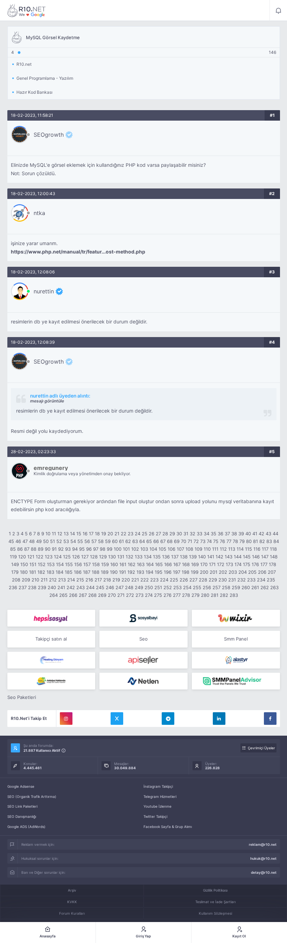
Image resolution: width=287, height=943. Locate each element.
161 (122, 564)
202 (223, 572)
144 (237, 556)
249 (139, 587)
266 (73, 595)
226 (184, 580)
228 (203, 580)
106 (171, 549)
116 (256, 549)
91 (54, 549)
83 (269, 541)
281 (214, 595)
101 (126, 549)
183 (50, 572)
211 (44, 580)
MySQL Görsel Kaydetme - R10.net (26, 10)
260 (245, 587)
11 (54, 533)
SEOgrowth (49, 134)
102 (135, 549)
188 (95, 572)
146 (256, 556)
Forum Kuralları (72, 913)
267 (83, 595)
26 (151, 533)
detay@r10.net (263, 872)
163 (141, 564)
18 (97, 533)
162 (131, 564)
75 (215, 541)
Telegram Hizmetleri (160, 796)
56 (87, 541)
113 (231, 549)
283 (234, 595)
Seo (143, 639)
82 (262, 541)
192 (131, 572)
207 (272, 572)
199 (194, 572)
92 (61, 549)
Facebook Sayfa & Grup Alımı (168, 826)
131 (120, 556)
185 (68, 572)
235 (271, 580)
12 (59, 533)
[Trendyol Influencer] (236, 618)
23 (130, 533)
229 (213, 580)
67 (163, 541)
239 (42, 587)
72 (196, 541)
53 (66, 541)
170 (204, 564)
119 (13, 556)
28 (165, 533)
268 (92, 595)
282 (224, 595)
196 (168, 572)
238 (32, 587)
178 (272, 564)
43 (268, 533)
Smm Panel (236, 639)
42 (261, 533)
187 (86, 572)
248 (129, 587)
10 (48, 533)
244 (90, 587)
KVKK (72, 902)
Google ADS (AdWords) (26, 826)
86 (20, 549)
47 (25, 541)
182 (41, 572)
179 (15, 572)
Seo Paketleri (21, 697)
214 (71, 580)
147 (264, 556)
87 (26, 549)
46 (18, 541)
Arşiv (72, 890)
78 (235, 541)
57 (94, 541)
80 (249, 541)
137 (174, 556)
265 (63, 595)
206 (262, 572)
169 (195, 564)
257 (216, 587)
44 (275, 533)
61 (121, 541)
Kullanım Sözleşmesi (215, 913)
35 (213, 533)
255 (197, 587)
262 (264, 587)
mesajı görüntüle (47, 400)
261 (255, 587)
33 (199, 533)
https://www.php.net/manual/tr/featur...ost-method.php (78, 252)
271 (121, 595)
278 (186, 595)
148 (274, 556)
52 (59, 541)
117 (265, 549)
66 (156, 541)
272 (130, 595)
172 (220, 564)
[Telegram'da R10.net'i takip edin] (168, 718)
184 (59, 572)
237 (23, 587)
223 (154, 580)
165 (159, 564)
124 (58, 556)
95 (82, 549)
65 (149, 541)
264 (53, 595)
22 (123, 533)
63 (135, 541)
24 (137, 533)
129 (103, 556)
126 (76, 556)
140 (202, 556)
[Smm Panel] (51, 618)
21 (116, 533)
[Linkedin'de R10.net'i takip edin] (219, 718)
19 (103, 533)
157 (87, 564)
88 (33, 549)
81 (255, 541)
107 (180, 549)
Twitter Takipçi (155, 816)
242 (70, 587)
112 (223, 549)
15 (78, 533)
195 (158, 572)
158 (96, 564)
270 (112, 595)
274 (149, 595)
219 (116, 580)
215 (80, 580)
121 (30, 556)
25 (144, 533)
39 (241, 533)
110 (207, 549)
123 (48, 556)
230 (222, 580)
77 (228, 541)
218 (107, 580)
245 (100, 587)
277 (177, 595)
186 (78, 572)
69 (177, 541)
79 (242, 541)
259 (236, 587)
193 (140, 572)
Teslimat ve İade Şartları (215, 902)
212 (53, 580)
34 (206, 533)
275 (158, 595)
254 (187, 587)
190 (114, 572)
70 (183, 541)
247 (119, 587)
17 (91, 533)
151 (32, 564)
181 (32, 572)
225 (174, 580)
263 (274, 587)
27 (158, 533)
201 (213, 572)
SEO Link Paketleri (22, 806)
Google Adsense (20, 786)
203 (233, 572)
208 (16, 580)
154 (60, 564)
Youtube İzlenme (158, 806)
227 (193, 580)
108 (189, 549)
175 (246, 564)
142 (219, 556)
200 (204, 572)
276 (167, 595)
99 (109, 549)
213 (62, 580)
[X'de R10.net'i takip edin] (117, 718)
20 (110, 533)
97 (95, 549)
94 (75, 549)
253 (177, 587)
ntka (39, 213)
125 (67, 556)
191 (122, 572)
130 (112, 556)
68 (170, 541)
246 (110, 587)
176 (255, 564)
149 (15, 564)
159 (105, 564)
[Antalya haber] (51, 681)
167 (177, 564)
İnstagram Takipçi (158, 786)
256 (207, 587)
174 (237, 564)
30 (179, 533)
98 (102, 549)
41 (254, 533)
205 (252, 572)
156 (78, 564)
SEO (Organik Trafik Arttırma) (31, 796)
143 (228, 556)
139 (193, 556)
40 (248, 533)
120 (22, 556)
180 (24, 572)
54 (73, 541)
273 (139, 595)
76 (222, 541)
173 (229, 564)
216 (89, 580)
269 (102, 595)
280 (205, 595)
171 (212, 564)
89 (40, 549)
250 (149, 587)
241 (61, 587)
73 (202, 541)
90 (47, 549)
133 (138, 556)
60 (115, 541)
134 (148, 556)
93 (68, 549)
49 (39, 541)
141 (210, 556)
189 (104, 572)
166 (168, 564)
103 (144, 549)
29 (172, 533)
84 (276, 541)
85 (13, 549)
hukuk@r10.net (263, 858)
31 (185, 533)
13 (66, 533)
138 (184, 556)
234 (261, 580)
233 (251, 580)
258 (226, 587)
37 (227, 533)
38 (234, 533)
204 (242, 572)
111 (215, 549)
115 (248, 549)
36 (220, 533)
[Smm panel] (236, 681)
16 (85, 533)
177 (263, 564)
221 (135, 580)
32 (192, 533)
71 (190, 541)
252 (167, 587)
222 (144, 580)
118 (273, 549)
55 (80, 541)
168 (186, 564)
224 (164, 580)
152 (42, 564)
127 (85, 556)
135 (157, 556)
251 (158, 587)
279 (195, 595)
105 (162, 549)
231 (232, 580)
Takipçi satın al (51, 639)
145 (247, 556)
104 (153, 549)
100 (117, 549)
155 (69, 564)
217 (98, 580)
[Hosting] (51, 660)
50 (46, 541)
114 (240, 549)
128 (94, 556)
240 (52, 587)
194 (149, 572)
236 (13, 587)
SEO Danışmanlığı (21, 816)
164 (150, 564)
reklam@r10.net (262, 844)
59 (108, 541)
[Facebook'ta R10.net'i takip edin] (270, 718)
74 (209, 541)
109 (198, 549)
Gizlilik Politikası (215, 890)
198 (185, 572)
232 (241, 580)
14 (72, 533)
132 (129, 556)
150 (24, 564)
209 (26, 580)
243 (80, 587)
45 (11, 541)
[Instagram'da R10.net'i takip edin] (66, 718)
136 (166, 556)
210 (35, 580)
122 (39, 556)
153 (51, 564)
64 (142, 541)
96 (89, 549)
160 (114, 564)
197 (176, 572)
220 (125, 580)
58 (101, 541)
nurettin (44, 291)
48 (32, 541)
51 (52, 541)
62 (128, 541)
